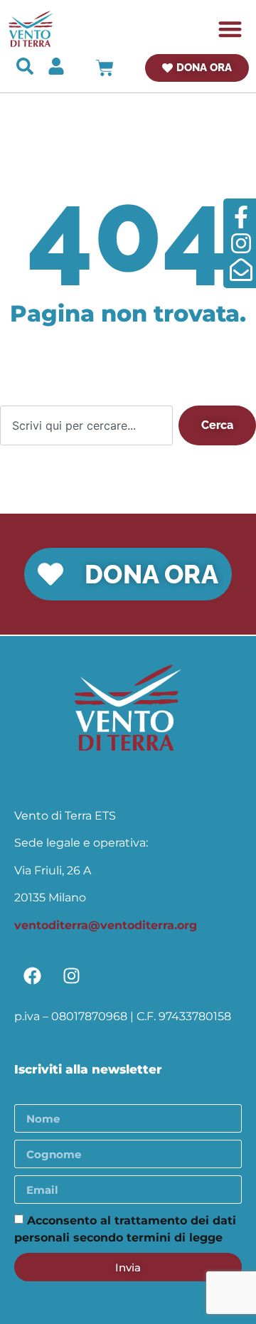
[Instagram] (71, 976)
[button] (231, 29)
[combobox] (86, 425)
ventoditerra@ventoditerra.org (105, 925)
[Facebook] (32, 976)
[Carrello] (105, 68)
